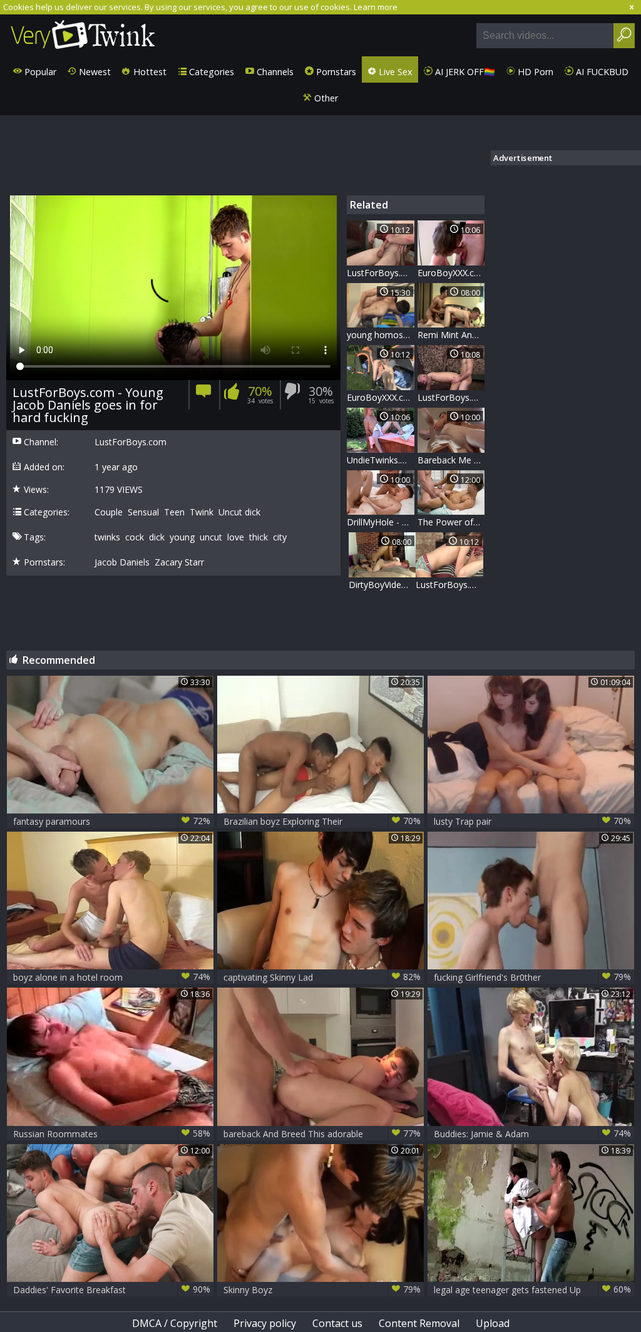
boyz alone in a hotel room (111, 977)
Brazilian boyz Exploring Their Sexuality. (322, 821)
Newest (93, 72)
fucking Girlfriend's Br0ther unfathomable (532, 977)
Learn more (375, 7)
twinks (107, 537)
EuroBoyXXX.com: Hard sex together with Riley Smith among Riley (451, 273)
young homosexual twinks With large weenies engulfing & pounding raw (380, 335)
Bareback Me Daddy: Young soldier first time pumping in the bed (451, 460)
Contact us (337, 1323)
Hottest (149, 72)
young (182, 537)
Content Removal (419, 1323)
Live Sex (394, 72)
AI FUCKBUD (600, 72)
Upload (493, 1323)
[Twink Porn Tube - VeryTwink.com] (83, 35)
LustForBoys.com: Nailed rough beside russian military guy (451, 397)
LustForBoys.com (131, 442)
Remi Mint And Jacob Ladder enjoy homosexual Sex (451, 335)
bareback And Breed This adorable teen (322, 1133)
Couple (109, 512)
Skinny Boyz (322, 1289)
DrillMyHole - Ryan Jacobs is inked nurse (380, 522)
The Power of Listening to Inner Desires (451, 522)
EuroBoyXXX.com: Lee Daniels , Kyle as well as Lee (380, 397)
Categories (210, 72)
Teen (174, 512)
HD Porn (534, 72)
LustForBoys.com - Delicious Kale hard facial (449, 585)
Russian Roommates (111, 1133)
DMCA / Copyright (174, 1323)
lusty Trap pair (532, 821)
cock (134, 537)
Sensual (143, 512)
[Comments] (203, 395)
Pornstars (335, 72)
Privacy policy (264, 1323)
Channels (274, 72)
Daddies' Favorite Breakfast (111, 1289)
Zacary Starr (179, 562)
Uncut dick (239, 512)
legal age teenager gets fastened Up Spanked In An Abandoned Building (532, 1289)
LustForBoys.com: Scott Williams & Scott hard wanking (380, 273)
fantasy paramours (111, 821)
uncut (211, 537)
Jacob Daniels (122, 562)
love (235, 537)
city (280, 537)
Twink (201, 512)
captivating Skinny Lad (322, 977)
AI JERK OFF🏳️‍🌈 (464, 72)
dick (157, 537)
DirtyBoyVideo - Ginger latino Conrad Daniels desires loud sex (382, 585)
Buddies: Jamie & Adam (532, 1133)
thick (258, 537)
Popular (39, 72)
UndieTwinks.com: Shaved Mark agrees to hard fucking (380, 460)
